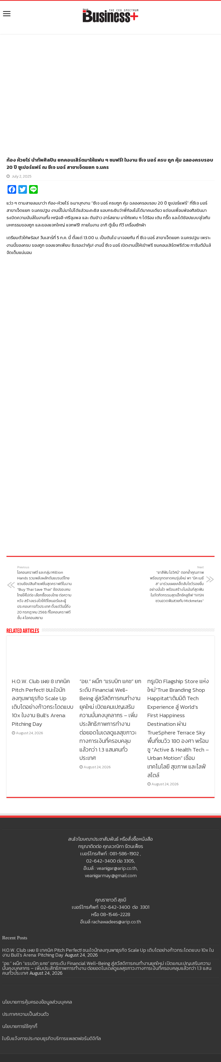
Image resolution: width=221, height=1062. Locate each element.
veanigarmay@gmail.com (111, 875)
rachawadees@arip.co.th (116, 921)
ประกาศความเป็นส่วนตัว (25, 1014)
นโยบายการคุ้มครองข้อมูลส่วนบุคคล (37, 1002)
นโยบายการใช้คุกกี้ (19, 1026)
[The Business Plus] (110, 15)
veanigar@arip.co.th (116, 868)
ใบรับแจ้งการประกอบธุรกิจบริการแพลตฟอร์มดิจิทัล (51, 1038)
